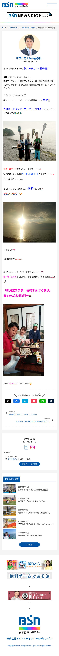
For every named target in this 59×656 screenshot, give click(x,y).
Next (53, 595)
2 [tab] (31, 602)
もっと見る (29, 544)
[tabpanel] (29, 595)
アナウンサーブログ (28, 27)
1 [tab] (29, 586)
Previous (5, 595)
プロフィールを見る (29, 464)
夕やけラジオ (12, 459)
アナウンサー (14, 27)
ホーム (4, 27)
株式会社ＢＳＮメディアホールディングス (29, 638)
